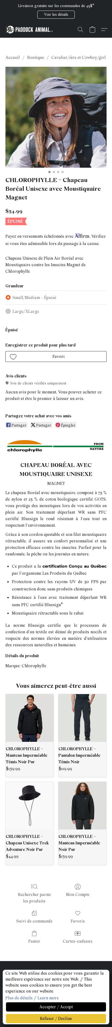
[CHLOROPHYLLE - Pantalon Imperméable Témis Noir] (82, 718)
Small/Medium (34, 298)
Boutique (35, 58)
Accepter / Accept (56, 1007)
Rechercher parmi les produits (34, 898)
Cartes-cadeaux (77, 941)
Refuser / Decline (56, 1019)
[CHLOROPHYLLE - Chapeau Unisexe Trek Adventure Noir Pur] (30, 805)
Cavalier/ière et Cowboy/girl (78, 58)
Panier (34, 941)
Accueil (12, 58)
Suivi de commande (34, 921)
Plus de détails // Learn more (32, 998)
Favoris (78, 921)
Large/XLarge (26, 311)
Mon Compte (77, 895)
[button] (56, 15)
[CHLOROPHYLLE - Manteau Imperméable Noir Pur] (82, 805)
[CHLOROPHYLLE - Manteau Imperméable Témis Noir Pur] (30, 718)
